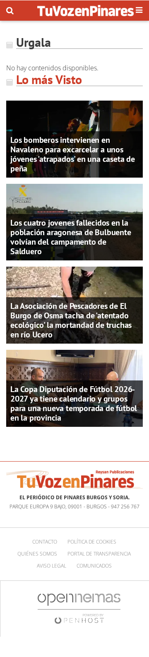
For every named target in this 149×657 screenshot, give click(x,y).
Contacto (44, 541)
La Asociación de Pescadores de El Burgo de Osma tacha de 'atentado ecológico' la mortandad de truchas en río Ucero (71, 320)
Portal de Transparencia (99, 553)
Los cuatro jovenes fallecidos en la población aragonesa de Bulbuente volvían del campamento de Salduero (70, 237)
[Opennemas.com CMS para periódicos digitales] (79, 607)
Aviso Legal (51, 565)
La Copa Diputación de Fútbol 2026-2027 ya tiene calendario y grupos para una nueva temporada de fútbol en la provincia (73, 403)
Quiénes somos (37, 553)
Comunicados (94, 565)
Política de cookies (91, 541)
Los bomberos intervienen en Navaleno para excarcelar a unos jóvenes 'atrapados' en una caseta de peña (72, 154)
